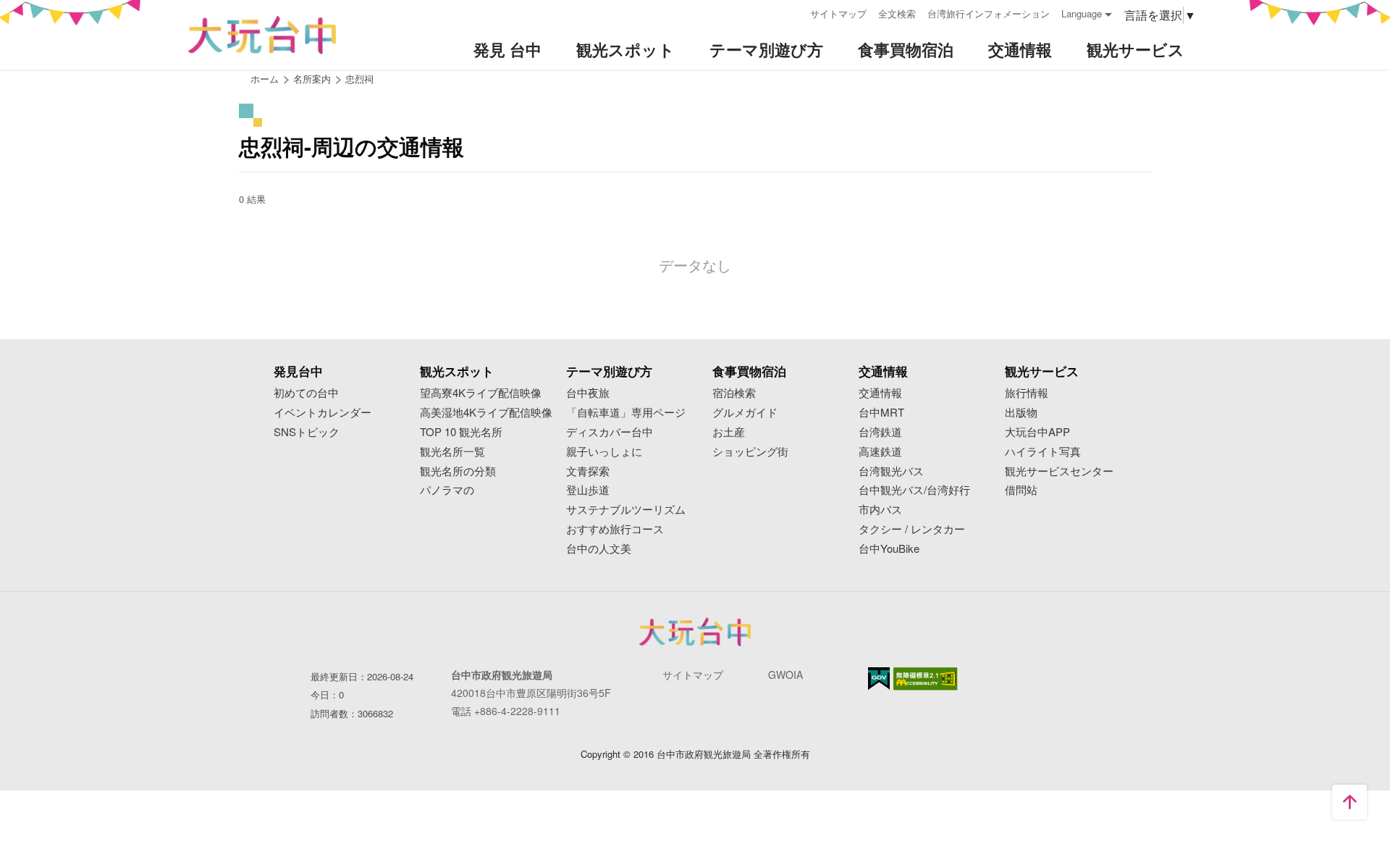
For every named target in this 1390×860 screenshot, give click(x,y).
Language (1081, 13)
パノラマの (447, 490)
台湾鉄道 (880, 432)
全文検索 (897, 13)
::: (794, 12)
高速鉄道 (880, 452)
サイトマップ (838, 13)
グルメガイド (745, 412)
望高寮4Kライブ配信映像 (481, 393)
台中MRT (881, 412)
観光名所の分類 (458, 471)
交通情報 (880, 393)
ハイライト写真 (1043, 452)
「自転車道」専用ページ (626, 412)
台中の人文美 (598, 549)
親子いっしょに (604, 452)
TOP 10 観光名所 (461, 432)
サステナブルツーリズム (626, 510)
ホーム (264, 78)
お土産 (728, 432)
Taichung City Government (695, 631)
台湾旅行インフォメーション (988, 13)
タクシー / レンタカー (912, 529)
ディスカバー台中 (609, 432)
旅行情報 (1026, 393)
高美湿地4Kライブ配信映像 (486, 412)
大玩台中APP (1037, 432)
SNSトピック (307, 432)
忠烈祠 (359, 78)
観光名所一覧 (452, 452)
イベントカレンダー (322, 412)
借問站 (1021, 490)
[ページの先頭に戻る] (1349, 802)
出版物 (1021, 412)
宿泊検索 (734, 393)
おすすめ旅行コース (615, 529)
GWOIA (785, 674)
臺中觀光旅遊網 (262, 35)
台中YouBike (889, 549)
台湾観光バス (891, 471)
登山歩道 (588, 490)
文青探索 (588, 471)
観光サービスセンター (1059, 471)
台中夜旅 (588, 393)
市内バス (880, 510)
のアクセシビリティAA (925, 678)
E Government (879, 678)
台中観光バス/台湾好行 (914, 490)
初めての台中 (306, 393)
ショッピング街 (750, 452)
